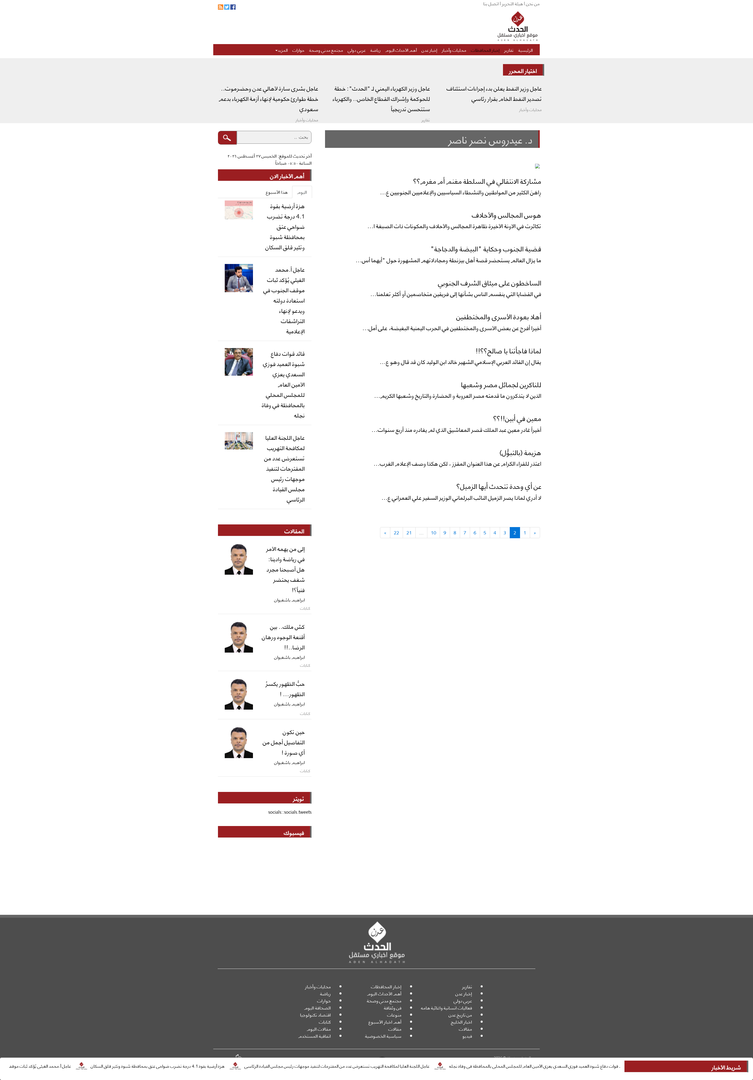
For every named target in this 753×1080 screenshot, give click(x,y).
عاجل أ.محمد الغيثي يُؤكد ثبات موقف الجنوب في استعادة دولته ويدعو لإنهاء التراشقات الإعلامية (284, 299)
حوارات (298, 50)
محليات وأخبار (454, 50)
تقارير (509, 50)
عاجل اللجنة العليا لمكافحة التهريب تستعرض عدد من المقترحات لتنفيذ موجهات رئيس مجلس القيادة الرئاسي (371, 1065)
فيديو (467, 1035)
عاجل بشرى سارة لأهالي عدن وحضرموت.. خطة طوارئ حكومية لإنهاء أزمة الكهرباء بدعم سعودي (268, 98)
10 (433, 532)
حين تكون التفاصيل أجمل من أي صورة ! (284, 742)
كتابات (325, 1021)
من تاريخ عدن (460, 1014)
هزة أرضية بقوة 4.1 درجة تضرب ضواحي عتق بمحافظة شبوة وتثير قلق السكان (192, 1065)
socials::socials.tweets (289, 811)
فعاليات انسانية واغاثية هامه (446, 1007)
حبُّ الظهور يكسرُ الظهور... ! (285, 688)
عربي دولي (357, 50)
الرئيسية (525, 50)
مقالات (465, 1028)
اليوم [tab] (302, 191)
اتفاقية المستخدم (314, 1035)
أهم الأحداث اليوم (401, 50)
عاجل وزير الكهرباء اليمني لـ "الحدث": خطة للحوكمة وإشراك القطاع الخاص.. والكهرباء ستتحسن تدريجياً (381, 98)
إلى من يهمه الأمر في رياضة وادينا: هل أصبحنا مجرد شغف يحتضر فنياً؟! (285, 569)
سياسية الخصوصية (383, 1035)
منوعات (394, 1014)
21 (409, 532)
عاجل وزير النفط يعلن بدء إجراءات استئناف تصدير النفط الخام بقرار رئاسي (494, 93)
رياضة (375, 50)
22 (396, 532)
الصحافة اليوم (317, 1007)
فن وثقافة (393, 1007)
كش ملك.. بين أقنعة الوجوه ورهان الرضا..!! (283, 636)
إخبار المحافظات (485, 50)
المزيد (283, 50)
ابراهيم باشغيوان (289, 599)
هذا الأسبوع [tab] (277, 191)
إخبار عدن (429, 50)
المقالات (294, 530)
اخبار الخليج (461, 1021)
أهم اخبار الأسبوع (385, 1021)
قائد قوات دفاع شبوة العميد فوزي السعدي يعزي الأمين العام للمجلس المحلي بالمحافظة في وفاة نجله (571, 1065)
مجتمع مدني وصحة (326, 50)
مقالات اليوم (319, 1028)
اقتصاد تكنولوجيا (315, 1014)
